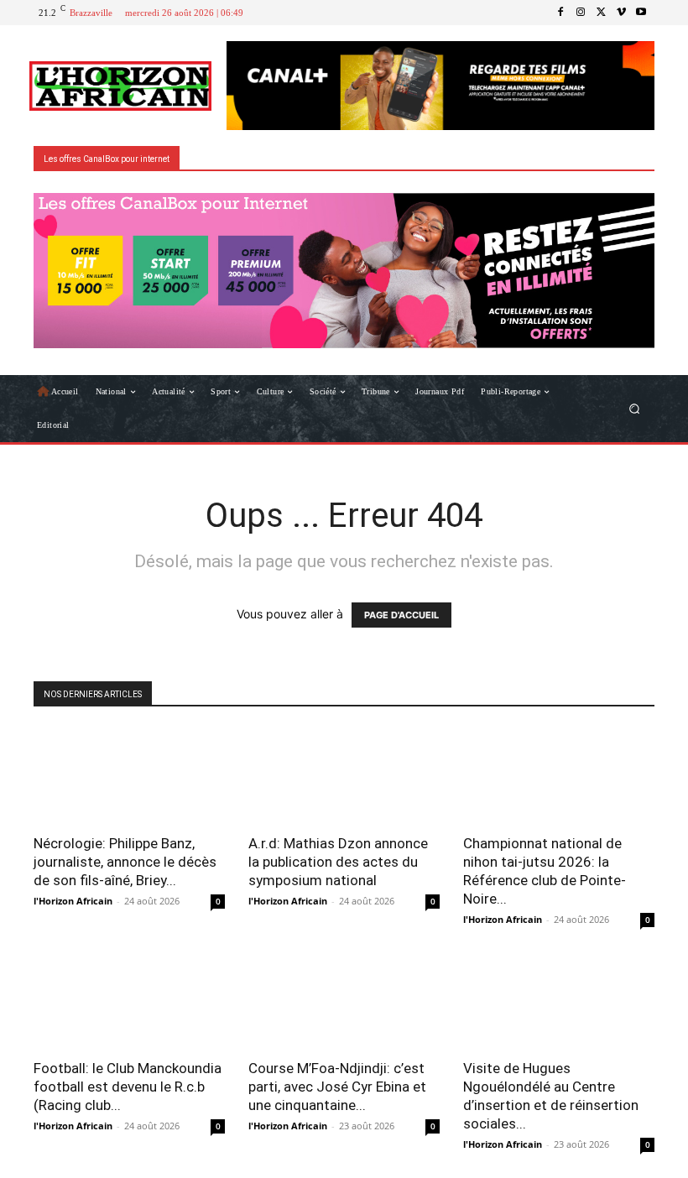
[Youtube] (641, 13)
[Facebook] (560, 13)
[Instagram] (581, 13)
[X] (601, 13)
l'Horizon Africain (73, 900)
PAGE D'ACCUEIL (401, 615)
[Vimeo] (621, 13)
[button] (634, 409)
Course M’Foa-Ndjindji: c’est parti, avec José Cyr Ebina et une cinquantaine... (337, 1086)
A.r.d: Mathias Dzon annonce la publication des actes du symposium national (338, 862)
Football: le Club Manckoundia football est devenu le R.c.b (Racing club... (128, 1086)
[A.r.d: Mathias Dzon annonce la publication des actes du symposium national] (344, 775)
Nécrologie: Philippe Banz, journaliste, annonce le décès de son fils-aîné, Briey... (125, 862)
